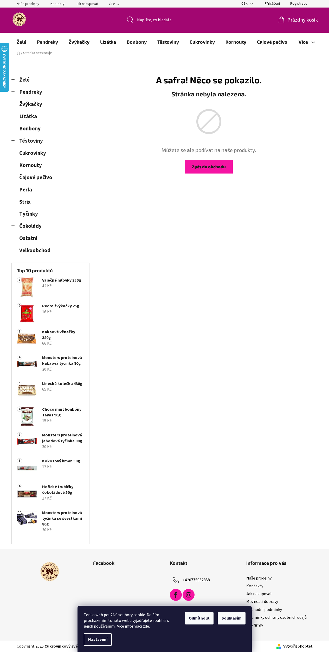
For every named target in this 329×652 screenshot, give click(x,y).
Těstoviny (31, 141)
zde (146, 626)
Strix (25, 202)
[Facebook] (176, 595)
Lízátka (28, 116)
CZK (244, 3)
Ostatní (28, 238)
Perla (25, 190)
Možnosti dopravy (262, 601)
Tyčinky (28, 214)
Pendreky (30, 92)
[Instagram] (189, 595)
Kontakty (57, 3)
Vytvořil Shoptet (298, 646)
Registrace (298, 3)
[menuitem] (21, 42)
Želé (24, 80)
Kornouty (30, 165)
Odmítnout (199, 618)
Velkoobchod (34, 250)
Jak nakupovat (87, 3)
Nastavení (97, 639)
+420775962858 (196, 580)
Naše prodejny (28, 3)
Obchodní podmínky (264, 610)
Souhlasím (232, 618)
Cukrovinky (32, 153)
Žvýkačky (30, 104)
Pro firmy (254, 625)
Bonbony (30, 128)
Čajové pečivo (35, 177)
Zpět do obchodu (209, 166)
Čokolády (30, 226)
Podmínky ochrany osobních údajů (276, 617)
